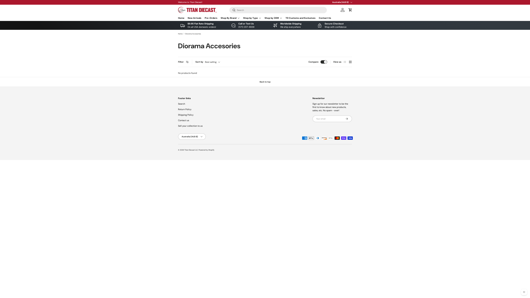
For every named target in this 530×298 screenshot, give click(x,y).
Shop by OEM (272, 18)
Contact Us (325, 18)
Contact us (183, 120)
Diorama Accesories (193, 34)
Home (181, 18)
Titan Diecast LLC (191, 150)
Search (181, 103)
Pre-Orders (211, 18)
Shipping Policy (186, 114)
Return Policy (184, 109)
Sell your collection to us (190, 125)
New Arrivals (194, 18)
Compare (313, 61)
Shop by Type (250, 18)
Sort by (199, 61)
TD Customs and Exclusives (301, 18)
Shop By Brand (228, 18)
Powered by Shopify (206, 150)
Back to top (265, 82)
